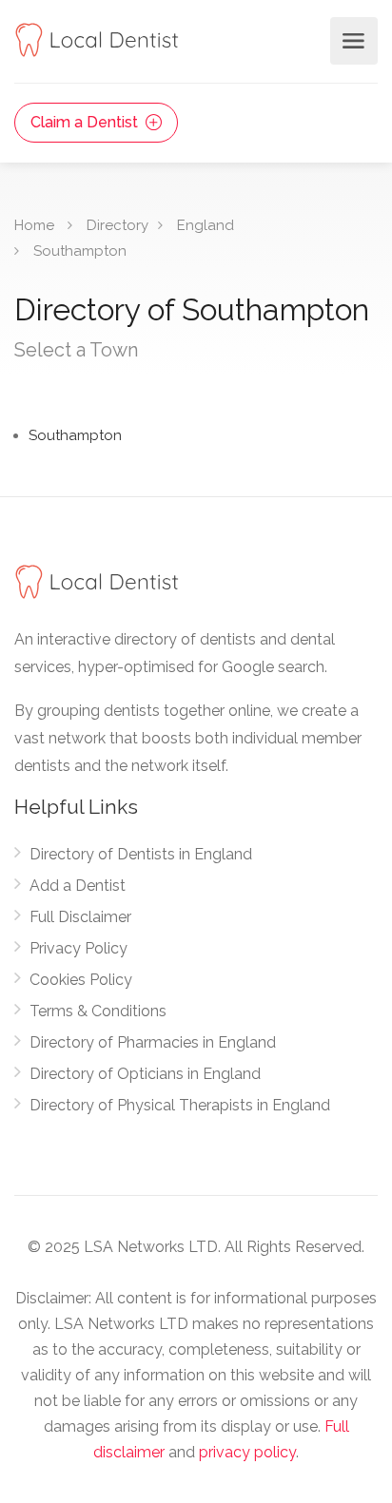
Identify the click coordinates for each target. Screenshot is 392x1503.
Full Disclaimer (80, 917)
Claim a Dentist (86, 122)
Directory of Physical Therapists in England (179, 1105)
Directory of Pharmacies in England (152, 1042)
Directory (117, 225)
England (205, 225)
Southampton (80, 251)
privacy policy (247, 1452)
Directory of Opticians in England (145, 1074)
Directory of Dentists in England (140, 854)
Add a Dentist (77, 886)
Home (34, 225)
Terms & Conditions (98, 1011)
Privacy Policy (78, 948)
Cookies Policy (80, 980)
